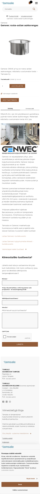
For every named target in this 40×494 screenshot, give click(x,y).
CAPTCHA (5, 331)
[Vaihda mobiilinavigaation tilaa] (36, 3)
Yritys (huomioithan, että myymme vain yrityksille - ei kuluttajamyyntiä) (17, 288)
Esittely (10, 108)
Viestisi (5, 307)
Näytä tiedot (31, 478)
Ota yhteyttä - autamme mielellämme (15, 433)
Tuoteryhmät (13, 16)
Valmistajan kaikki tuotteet (13, 249)
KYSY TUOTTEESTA (10, 100)
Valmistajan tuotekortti (10, 93)
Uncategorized (26, 16)
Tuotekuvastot (7, 438)
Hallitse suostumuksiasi (20, 490)
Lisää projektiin (17, 86)
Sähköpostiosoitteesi (10, 298)
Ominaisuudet (30, 108)
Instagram (5, 442)
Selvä (20, 484)
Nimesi (5, 279)
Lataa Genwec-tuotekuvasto (14, 236)
